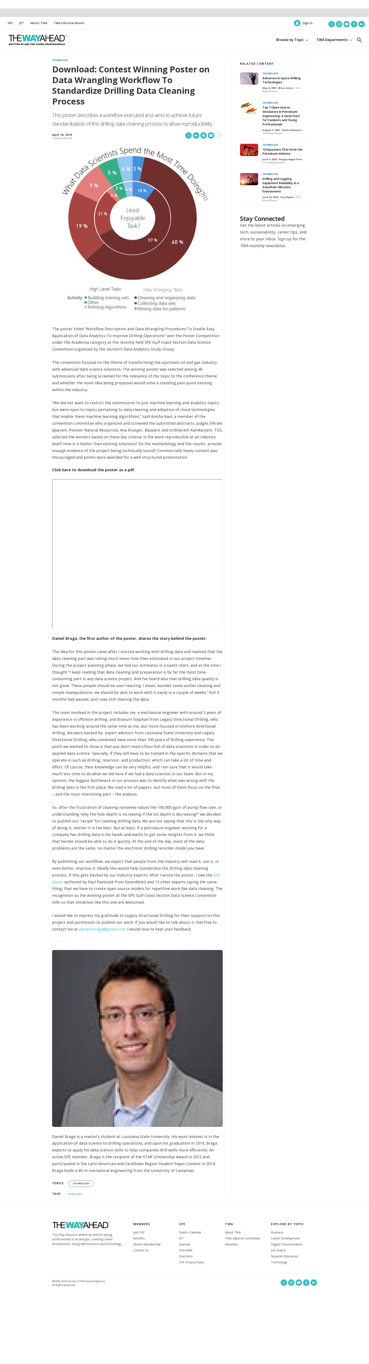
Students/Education (284, 1256)
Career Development (285, 1238)
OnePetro (186, 1256)
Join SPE (139, 1232)
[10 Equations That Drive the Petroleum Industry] (249, 150)
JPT (21, 23)
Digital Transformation (286, 1244)
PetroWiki (185, 1250)
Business (277, 1232)
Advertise (231, 1244)
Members (141, 1224)
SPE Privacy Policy (191, 1262)
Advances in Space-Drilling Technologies (281, 80)
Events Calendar (190, 1232)
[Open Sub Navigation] (307, 40)
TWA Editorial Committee (242, 1238)
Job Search (278, 1250)
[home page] (34, 40)
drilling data (75, 1193)
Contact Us (141, 1250)
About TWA (38, 23)
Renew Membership (147, 1244)
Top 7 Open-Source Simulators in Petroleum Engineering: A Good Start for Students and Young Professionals (281, 115)
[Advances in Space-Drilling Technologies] (249, 78)
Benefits (139, 1238)
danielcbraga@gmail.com (102, 929)
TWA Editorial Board (69, 23)
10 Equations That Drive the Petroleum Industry (282, 151)
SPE (10, 23)
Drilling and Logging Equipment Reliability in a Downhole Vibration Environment (280, 185)
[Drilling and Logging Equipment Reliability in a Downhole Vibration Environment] (249, 179)
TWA (229, 1224)
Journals (184, 1244)
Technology (60, 60)
